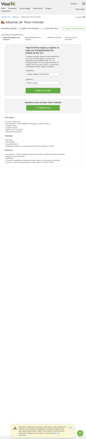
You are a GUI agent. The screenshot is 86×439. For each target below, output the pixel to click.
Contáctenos (5, 11)
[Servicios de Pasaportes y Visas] (8, 4)
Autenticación (38, 8)
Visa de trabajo (24, 8)
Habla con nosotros (30, 28)
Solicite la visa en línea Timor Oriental (43, 102)
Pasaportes (12, 8)
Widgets (49, 8)
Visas (3, 8)
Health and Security (54, 37)
